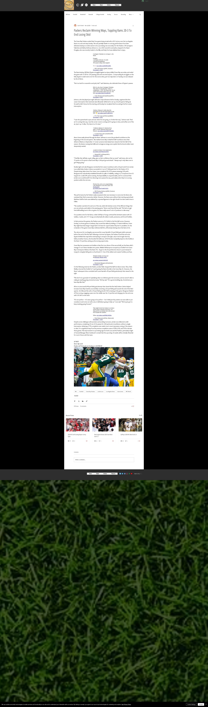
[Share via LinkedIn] (82, 407)
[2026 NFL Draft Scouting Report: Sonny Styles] (77, 431)
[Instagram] (127, 480)
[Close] (206, 704)
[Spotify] (129, 480)
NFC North (128, 398)
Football (75, 14)
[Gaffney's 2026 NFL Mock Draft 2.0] (130, 431)
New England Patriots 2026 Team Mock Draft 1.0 (103, 442)
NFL (76, 398)
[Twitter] (120, 480)
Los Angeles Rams (110, 398)
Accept (201, 704)
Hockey (109, 14)
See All (140, 421)
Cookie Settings (191, 704)
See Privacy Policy (126, 704)
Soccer (116, 14)
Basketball (82, 14)
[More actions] (133, 26)
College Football (100, 14)
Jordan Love (100, 398)
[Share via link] (86, 407)
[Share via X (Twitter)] (78, 407)
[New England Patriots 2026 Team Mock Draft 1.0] (104, 431)
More (130, 14)
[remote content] (104, 61)
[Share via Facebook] (74, 407)
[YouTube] (131, 480)
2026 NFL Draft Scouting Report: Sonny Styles (77, 442)
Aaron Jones (120, 398)
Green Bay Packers (90, 398)
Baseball (91, 14)
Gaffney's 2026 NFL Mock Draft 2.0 (129, 441)
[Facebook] (124, 480)
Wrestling (123, 14)
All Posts (68, 14)
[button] (140, 14)
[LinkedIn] (122, 480)
